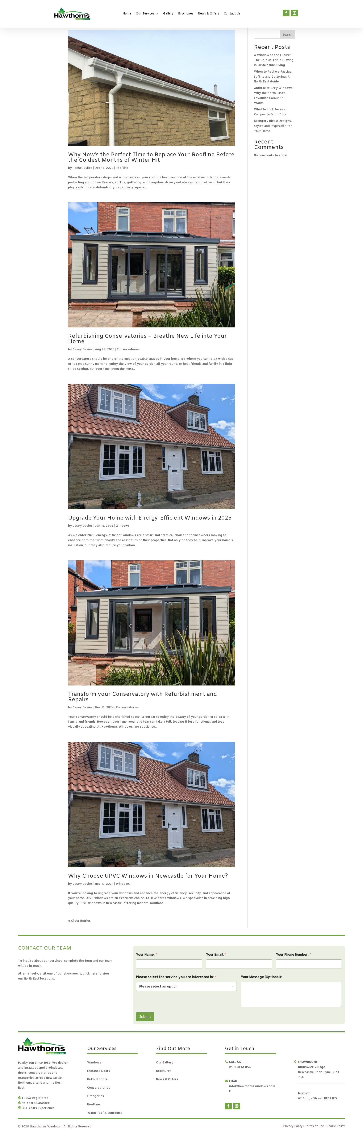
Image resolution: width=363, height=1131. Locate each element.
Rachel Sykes (82, 167)
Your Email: (216, 954)
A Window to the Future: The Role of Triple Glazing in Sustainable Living (274, 60)
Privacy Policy (292, 1126)
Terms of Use (315, 1126)
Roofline (122, 167)
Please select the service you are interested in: (176, 977)
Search (288, 34)
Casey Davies (83, 349)
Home (127, 14)
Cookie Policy (335, 1126)
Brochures (185, 14)
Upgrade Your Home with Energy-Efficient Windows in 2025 (149, 518)
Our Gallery (164, 1062)
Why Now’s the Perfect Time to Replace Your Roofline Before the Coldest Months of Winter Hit (151, 157)
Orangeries (95, 1096)
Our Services (145, 14)
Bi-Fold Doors (97, 1079)
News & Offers (208, 14)
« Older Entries (79, 920)
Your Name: (146, 954)
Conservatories (128, 349)
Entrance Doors (98, 1070)
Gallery (168, 14)
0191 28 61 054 (240, 1067)
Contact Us (232, 14)
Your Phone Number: (293, 954)
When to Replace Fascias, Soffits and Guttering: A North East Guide (273, 76)
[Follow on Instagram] (294, 13)
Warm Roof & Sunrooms (104, 1112)
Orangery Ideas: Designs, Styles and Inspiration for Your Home (273, 126)
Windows (123, 525)
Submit (145, 1016)
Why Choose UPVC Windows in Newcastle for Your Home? (148, 876)
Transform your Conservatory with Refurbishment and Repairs (142, 697)
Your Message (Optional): (261, 977)
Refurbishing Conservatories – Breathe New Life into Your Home (147, 339)
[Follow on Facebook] (286, 13)
